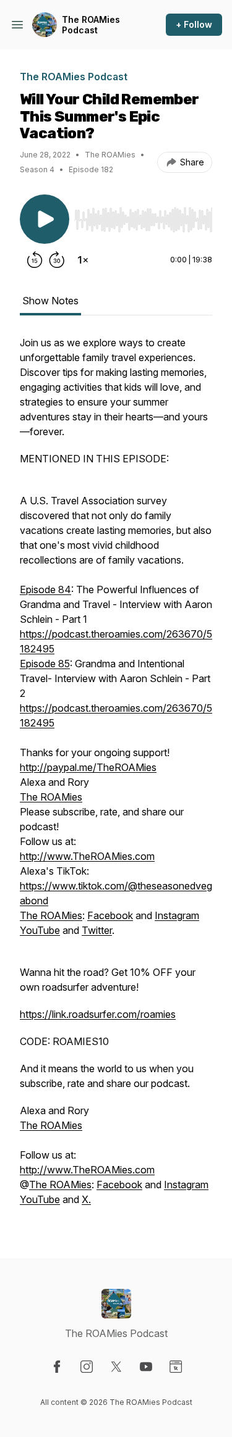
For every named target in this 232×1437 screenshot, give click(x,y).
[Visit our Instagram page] (86, 1366)
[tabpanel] (116, 777)
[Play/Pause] (44, 219)
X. (86, 1199)
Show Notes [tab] (50, 300)
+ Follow (194, 24)
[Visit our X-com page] (116, 1366)
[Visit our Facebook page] (57, 1366)
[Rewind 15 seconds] (34, 260)
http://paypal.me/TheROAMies (88, 767)
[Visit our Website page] (176, 1366)
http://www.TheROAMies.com (87, 856)
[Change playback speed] (83, 260)
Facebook (110, 915)
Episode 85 (45, 663)
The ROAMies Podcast (91, 25)
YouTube (40, 930)
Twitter (97, 930)
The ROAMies (51, 797)
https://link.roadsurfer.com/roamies (98, 1014)
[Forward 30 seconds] (57, 260)
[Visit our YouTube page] (146, 1366)
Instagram (177, 915)
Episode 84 (45, 589)
